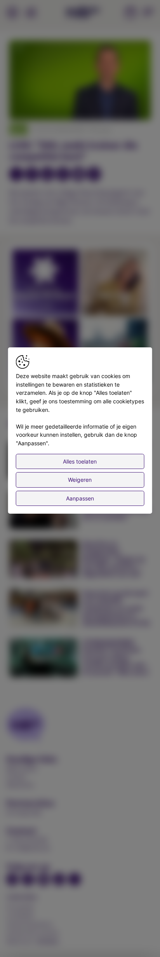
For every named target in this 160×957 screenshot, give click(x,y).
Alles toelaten (80, 461)
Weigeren (80, 479)
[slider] (80, 95)
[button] (81, 81)
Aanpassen (80, 498)
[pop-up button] (126, 107)
